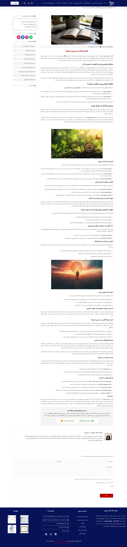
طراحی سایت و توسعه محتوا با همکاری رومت (63, 543)
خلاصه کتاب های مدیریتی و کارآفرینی (104, 8)
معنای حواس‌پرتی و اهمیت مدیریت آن (28, 22)
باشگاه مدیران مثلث (82, 530)
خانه (105, 3)
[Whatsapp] (31, 37)
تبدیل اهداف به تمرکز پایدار (30, 27)
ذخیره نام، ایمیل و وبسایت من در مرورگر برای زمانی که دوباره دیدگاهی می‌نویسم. (92, 479)
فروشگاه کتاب (87, 3)
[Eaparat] (19, 37)
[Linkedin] (23, 37)
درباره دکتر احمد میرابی (97, 3)
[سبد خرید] (28, 3)
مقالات (70, 3)
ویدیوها (64, 3)
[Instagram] (27, 37)
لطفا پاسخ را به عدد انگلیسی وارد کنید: (104, 483)
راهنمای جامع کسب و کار (49, 3)
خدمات (59, 3)
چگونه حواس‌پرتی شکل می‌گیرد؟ (29, 24)
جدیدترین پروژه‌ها (78, 3)
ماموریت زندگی (82, 534)
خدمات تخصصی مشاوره (82, 520)
